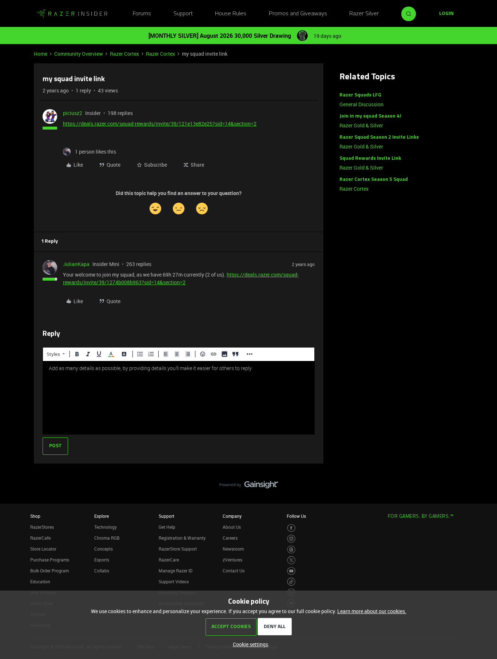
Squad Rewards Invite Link (370, 158)
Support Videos (174, 581)
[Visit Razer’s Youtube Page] (291, 571)
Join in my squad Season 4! (370, 116)
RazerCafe (40, 538)
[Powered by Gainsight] (248, 486)
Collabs (101, 570)
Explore (101, 516)
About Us (232, 527)
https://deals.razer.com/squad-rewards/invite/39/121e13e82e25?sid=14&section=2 (160, 123)
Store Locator (43, 549)
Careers (230, 538)
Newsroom (233, 549)
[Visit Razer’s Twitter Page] (291, 560)
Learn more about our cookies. (371, 611)
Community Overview (78, 53)
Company (232, 516)
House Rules (230, 14)
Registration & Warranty (182, 538)
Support (183, 14)
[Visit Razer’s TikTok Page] (291, 581)
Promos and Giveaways (298, 14)
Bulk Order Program (49, 570)
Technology (105, 527)
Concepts (103, 549)
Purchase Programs (49, 560)
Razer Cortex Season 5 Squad (373, 179)
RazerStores (42, 527)
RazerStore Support (178, 549)
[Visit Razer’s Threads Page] (291, 549)
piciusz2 (72, 113)
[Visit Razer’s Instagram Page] (291, 538)
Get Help (167, 527)
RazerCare (169, 560)
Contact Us (233, 570)
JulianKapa (76, 264)
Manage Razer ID (175, 570)
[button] (446, 14)
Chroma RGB (107, 538)
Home (40, 53)
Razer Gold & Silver (361, 125)
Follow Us (296, 516)
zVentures (232, 560)
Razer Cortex (124, 53)
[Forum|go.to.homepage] (72, 14)
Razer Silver (364, 14)
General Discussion (361, 104)
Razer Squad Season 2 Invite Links (379, 137)
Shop (35, 516)
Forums (142, 14)
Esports (101, 560)
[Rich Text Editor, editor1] (178, 397)
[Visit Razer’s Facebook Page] (291, 528)
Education (40, 581)
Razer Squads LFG (360, 95)
